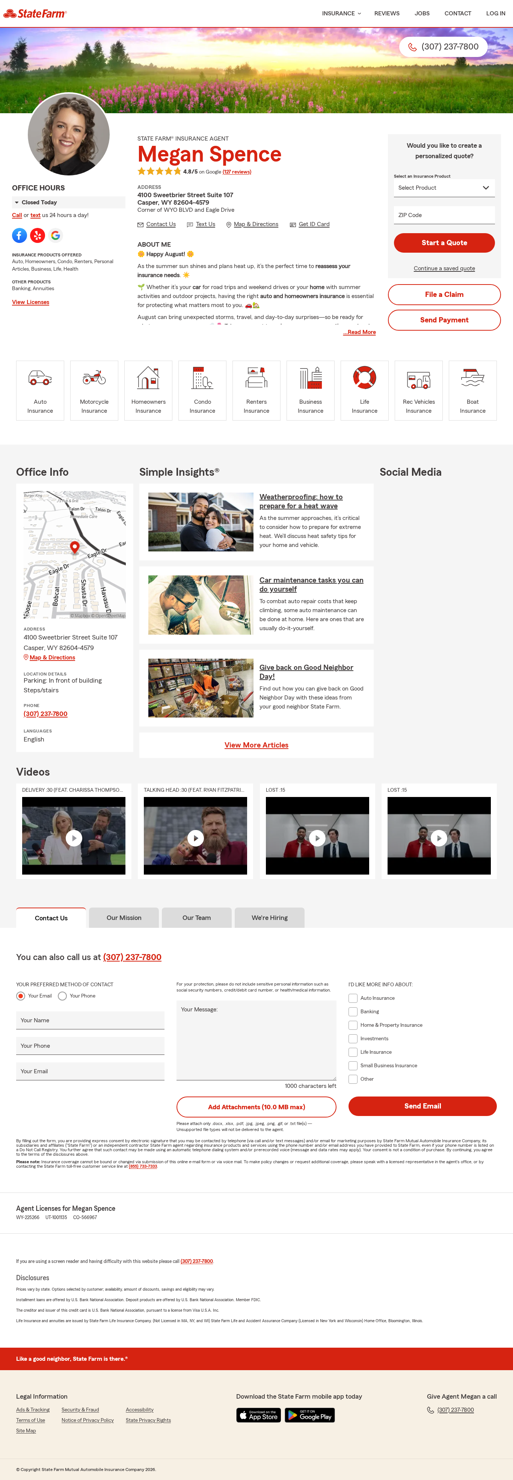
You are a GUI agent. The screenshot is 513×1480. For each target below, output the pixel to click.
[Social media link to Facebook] (19, 235)
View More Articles (256, 745)
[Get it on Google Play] (310, 1415)
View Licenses (30, 302)
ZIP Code (410, 215)
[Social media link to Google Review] (55, 235)
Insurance (338, 13)
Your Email (40, 996)
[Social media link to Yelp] (37, 235)
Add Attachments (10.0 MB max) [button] (256, 1107)
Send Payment (444, 320)
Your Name (35, 1020)
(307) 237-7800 (46, 713)
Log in (495, 13)
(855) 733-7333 (143, 1166)
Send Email (422, 1106)
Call (17, 215)
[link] (35, 13)
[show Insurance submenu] (358, 14)
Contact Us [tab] (51, 918)
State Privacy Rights (148, 1420)
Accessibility (140, 1410)
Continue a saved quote (444, 268)
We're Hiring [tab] (270, 917)
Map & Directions (52, 658)
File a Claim (444, 294)
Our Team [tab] (197, 917)
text (35, 215)
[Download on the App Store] (258, 1415)
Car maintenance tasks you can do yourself (312, 585)
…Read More (359, 332)
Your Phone (82, 996)
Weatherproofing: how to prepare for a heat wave (301, 501)
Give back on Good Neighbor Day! (306, 672)
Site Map (26, 1431)
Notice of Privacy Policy (88, 1420)
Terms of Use (30, 1420)
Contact (458, 13)
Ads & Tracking (33, 1410)
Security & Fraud (80, 1410)
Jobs (422, 13)
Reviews (387, 13)
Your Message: (199, 1010)
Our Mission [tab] (124, 917)
